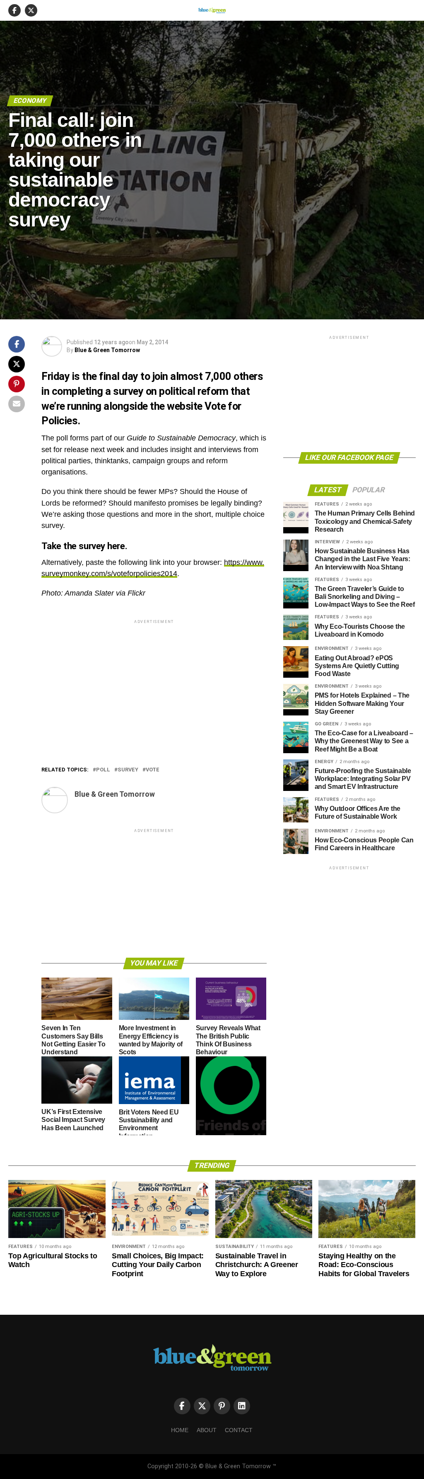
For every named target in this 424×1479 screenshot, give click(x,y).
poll (103, 770)
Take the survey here (83, 545)
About (207, 1430)
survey (128, 770)
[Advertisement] (153, 683)
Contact (239, 1430)
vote (152, 770)
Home (179, 1430)
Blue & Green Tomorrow (107, 350)
